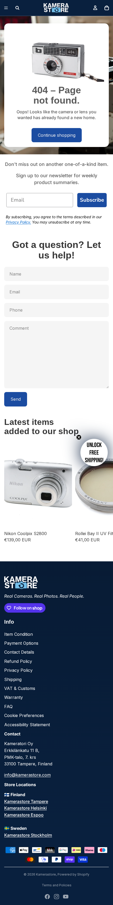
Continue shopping (56, 135)
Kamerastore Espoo (24, 814)
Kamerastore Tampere (26, 801)
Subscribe (92, 200)
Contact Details (19, 652)
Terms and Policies (56, 885)
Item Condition (18, 634)
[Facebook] (47, 896)
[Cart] (106, 8)
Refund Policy (18, 661)
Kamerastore (46, 874)
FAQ (8, 706)
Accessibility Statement (27, 724)
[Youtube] (66, 896)
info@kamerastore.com (27, 774)
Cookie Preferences (24, 715)
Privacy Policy (18, 670)
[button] (94, 452)
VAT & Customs (19, 688)
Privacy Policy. (18, 222)
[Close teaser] (78, 437)
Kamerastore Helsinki (25, 808)
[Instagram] (56, 896)
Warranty (13, 697)
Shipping (13, 679)
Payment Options (21, 643)
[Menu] (6, 8)
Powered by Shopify (73, 874)
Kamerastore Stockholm (28, 835)
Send (16, 399)
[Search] (17, 8)
